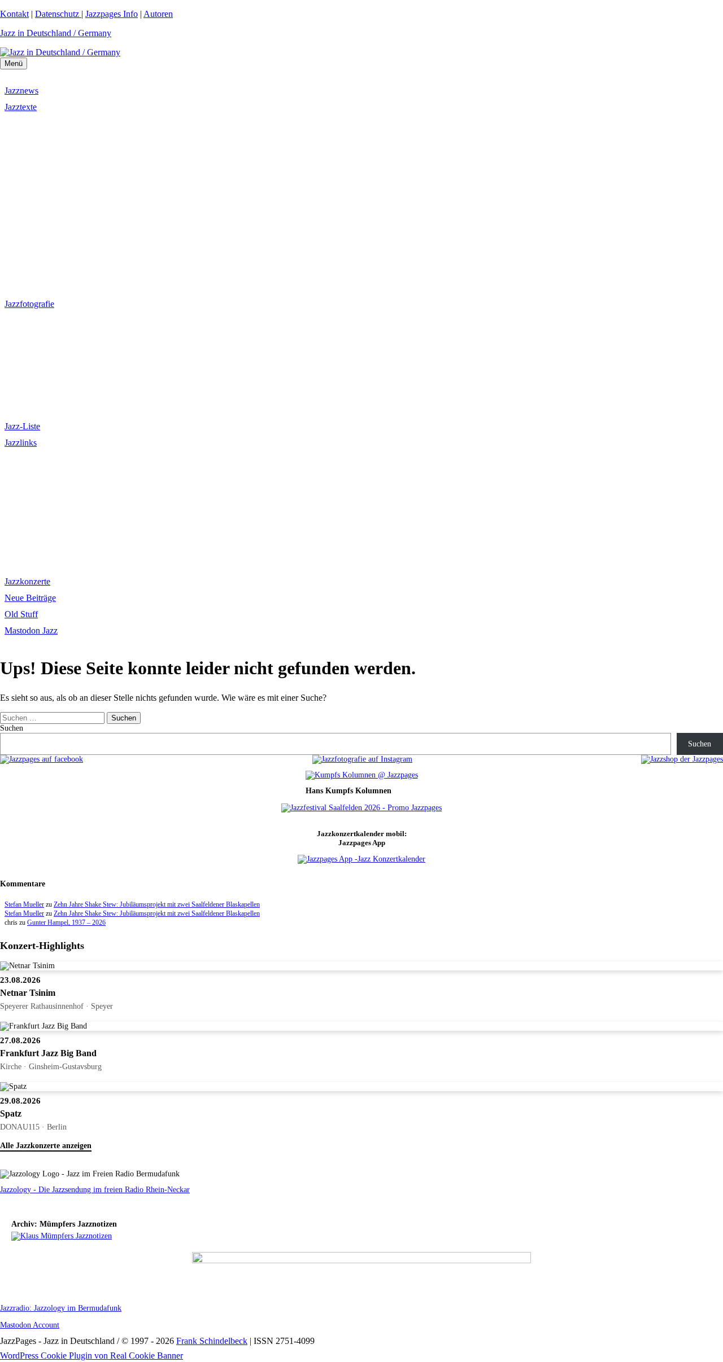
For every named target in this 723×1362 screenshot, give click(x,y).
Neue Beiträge (30, 598)
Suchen (11, 728)
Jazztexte (21, 107)
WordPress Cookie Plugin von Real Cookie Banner (91, 1355)
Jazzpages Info (111, 14)
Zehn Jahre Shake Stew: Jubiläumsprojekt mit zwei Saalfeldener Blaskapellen (157, 904)
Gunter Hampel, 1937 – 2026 (66, 922)
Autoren (158, 14)
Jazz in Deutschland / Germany (55, 33)
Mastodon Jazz (31, 630)
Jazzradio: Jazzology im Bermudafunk (60, 1308)
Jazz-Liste (22, 426)
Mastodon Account (29, 1325)
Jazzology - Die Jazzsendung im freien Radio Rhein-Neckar (95, 1189)
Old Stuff (21, 614)
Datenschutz (58, 14)
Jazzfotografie (29, 304)
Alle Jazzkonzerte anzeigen (46, 1145)
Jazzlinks (21, 442)
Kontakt (14, 14)
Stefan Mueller (24, 904)
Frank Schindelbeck (211, 1341)
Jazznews (21, 90)
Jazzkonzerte (27, 581)
